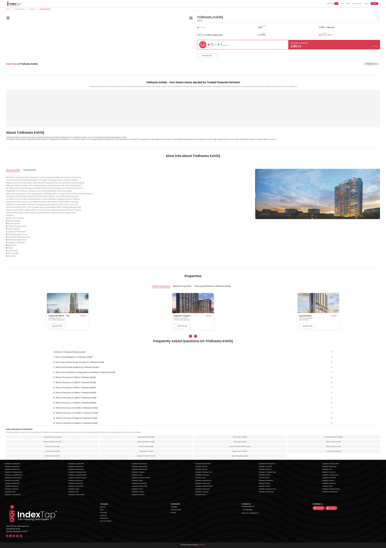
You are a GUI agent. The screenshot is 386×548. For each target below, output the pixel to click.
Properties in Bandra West (203, 463)
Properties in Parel (73, 489)
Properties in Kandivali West (13, 478)
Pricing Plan (103, 512)
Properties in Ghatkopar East (13, 472)
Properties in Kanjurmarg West (141, 478)
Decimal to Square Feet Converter (240, 446)
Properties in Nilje (327, 486)
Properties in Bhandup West (330, 463)
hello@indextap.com (248, 506)
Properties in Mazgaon (11, 486)
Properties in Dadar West (12, 469)
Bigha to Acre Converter (240, 451)
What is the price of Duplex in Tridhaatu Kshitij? (75, 423)
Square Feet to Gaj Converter (52, 437)
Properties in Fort (327, 469)
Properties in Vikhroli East (266, 492)
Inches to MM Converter (333, 451)
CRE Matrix (174, 507)
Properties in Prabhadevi (202, 489)
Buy (342, 3)
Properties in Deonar (201, 469)
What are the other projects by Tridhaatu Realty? (76, 367)
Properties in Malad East (75, 483)
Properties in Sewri (10, 492)
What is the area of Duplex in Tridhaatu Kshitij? (75, 418)
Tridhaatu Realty (19, 9)
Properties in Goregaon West (267, 472)
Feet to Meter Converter (146, 451)
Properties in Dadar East (329, 466)
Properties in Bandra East (139, 463)
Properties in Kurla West (12, 480)
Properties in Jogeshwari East (14, 475)
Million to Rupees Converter (240, 456)
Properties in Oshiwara (11, 489)
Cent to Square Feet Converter (333, 437)
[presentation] (8, 17)
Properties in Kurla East (329, 478)
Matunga (32, 9)
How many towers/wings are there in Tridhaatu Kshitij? (78, 362)
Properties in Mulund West (139, 486)
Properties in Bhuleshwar (12, 466)
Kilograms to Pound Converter (146, 456)
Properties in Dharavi (265, 469)
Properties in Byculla (201, 466)
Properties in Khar (200, 478)
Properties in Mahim (328, 480)
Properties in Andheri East (12, 463)
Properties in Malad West (139, 483)
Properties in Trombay (201, 492)
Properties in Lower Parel (75, 480)
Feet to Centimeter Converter (146, 442)
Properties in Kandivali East (330, 475)
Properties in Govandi (328, 472)
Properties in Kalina (264, 475)
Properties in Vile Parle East (13, 494)
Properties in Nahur (264, 486)
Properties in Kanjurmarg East (77, 478)
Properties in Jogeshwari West (77, 475)
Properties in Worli (200, 494)
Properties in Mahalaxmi (266, 480)
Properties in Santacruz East (267, 489)
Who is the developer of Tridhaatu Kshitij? (73, 357)
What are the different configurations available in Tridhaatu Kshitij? (84, 372)
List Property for (371, 64)
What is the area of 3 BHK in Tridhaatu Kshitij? (74, 387)
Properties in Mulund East (75, 486)
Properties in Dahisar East (76, 469)
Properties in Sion (73, 492)
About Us (102, 507)
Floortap (173, 512)
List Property (332, 3)
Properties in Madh (137, 480)
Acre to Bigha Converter (52, 451)
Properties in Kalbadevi (202, 475)
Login (374, 3)
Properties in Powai (137, 489)
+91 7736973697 (247, 510)
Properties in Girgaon (138, 472)
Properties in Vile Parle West (76, 494)
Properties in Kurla (264, 478)
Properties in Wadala (138, 494)
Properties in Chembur (265, 466)
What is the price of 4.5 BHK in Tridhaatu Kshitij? (75, 413)
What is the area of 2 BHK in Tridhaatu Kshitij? (74, 377)
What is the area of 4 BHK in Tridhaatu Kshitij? (74, 397)
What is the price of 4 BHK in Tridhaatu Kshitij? (74, 402)
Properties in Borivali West (139, 466)
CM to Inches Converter (240, 437)
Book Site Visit (207, 56)
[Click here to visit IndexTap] (14, 3)
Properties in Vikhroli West (329, 492)
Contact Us (103, 515)
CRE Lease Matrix (176, 510)
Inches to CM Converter (52, 446)
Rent (348, 3)
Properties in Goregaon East (203, 472)
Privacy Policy (104, 518)
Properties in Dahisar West (139, 469)
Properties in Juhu (137, 475)
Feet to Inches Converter (333, 446)
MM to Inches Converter (333, 442)
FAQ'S (101, 510)
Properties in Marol (264, 483)
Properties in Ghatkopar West (77, 472)
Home (8, 9)
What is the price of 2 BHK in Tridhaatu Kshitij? (74, 382)
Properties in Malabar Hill (12, 483)
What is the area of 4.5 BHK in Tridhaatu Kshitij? (75, 408)
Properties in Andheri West (76, 463)
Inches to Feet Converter (146, 446)
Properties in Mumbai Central (204, 486)
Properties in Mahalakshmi (203, 480)
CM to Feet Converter (240, 442)
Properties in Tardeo (138, 492)
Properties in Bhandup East (267, 463)
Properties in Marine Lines (202, 483)
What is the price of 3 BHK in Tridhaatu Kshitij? (74, 392)
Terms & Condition (105, 521)
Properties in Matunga (329, 483)
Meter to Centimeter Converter (52, 442)
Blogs (366, 3)
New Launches (357, 3)
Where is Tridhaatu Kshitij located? (69, 352)
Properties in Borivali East (75, 466)
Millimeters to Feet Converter (146, 437)
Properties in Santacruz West (331, 489)
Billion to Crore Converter (52, 456)
